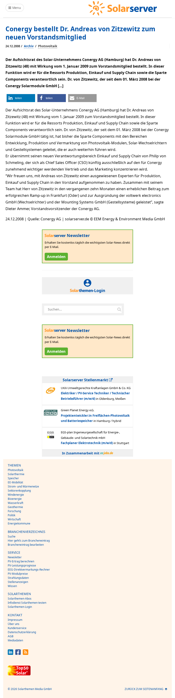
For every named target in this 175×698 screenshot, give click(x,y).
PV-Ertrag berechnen (21, 561)
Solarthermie (16, 474)
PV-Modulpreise (18, 574)
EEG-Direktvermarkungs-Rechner (29, 570)
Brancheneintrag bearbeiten (26, 545)
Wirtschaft (14, 519)
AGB (10, 636)
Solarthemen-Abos (19, 599)
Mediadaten (15, 640)
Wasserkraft (15, 503)
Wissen (12, 586)
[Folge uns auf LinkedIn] (10, 653)
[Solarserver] (122, 8)
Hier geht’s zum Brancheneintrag (29, 541)
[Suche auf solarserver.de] (119, 309)
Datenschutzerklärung (22, 632)
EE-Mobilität (15, 482)
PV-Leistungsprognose (22, 565)
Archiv (28, 46)
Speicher (13, 478)
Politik (11, 515)
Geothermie (15, 507)
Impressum (15, 620)
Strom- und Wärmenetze (23, 486)
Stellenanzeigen (18, 582)
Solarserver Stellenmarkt (86, 379)
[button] (21, 98)
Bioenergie (15, 499)
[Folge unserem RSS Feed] (25, 653)
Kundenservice (17, 628)
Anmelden (56, 256)
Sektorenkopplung (19, 491)
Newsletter (15, 557)
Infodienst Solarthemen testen (27, 603)
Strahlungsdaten (18, 578)
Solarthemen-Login (20, 607)
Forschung (14, 511)
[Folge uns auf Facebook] (18, 653)
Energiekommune (19, 523)
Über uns (13, 624)
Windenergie (16, 495)
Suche (11, 536)
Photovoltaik (47, 46)
